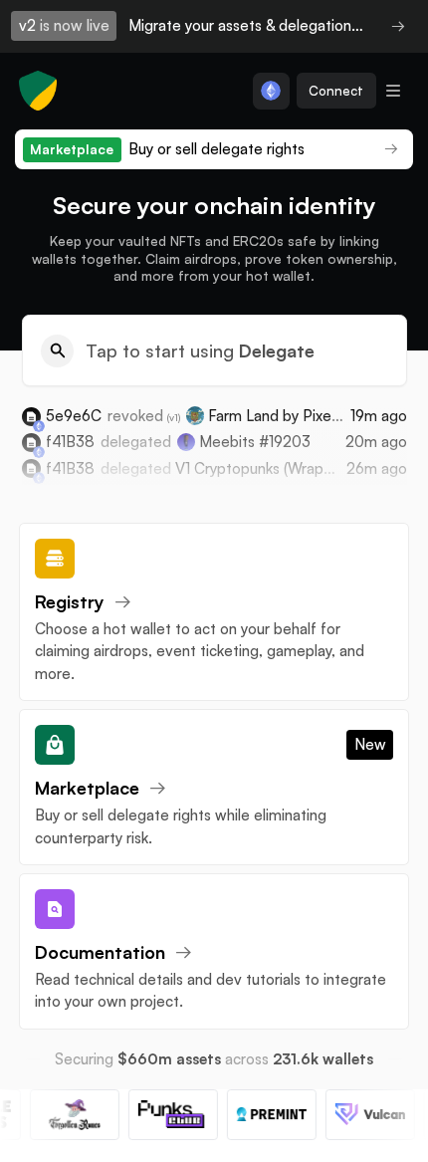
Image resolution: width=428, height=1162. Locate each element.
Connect (336, 91)
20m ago (376, 441)
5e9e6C (74, 415)
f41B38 (70, 441)
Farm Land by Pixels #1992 (297, 415)
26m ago (376, 468)
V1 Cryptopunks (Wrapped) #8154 (288, 468)
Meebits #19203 (255, 441)
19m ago (378, 415)
